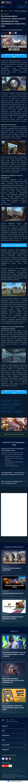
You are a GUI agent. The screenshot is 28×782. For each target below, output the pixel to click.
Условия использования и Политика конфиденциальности (10, 775)
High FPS (4, 407)
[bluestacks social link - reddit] (6, 758)
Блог (6, 11)
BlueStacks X (18, 411)
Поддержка (5, 749)
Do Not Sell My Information (9, 777)
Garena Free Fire (6, 404)
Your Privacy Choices (15, 781)
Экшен (16, 400)
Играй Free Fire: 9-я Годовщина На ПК (14, 245)
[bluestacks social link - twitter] (13, 758)
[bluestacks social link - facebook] (10, 758)
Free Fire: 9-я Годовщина (21, 11)
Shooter (11, 407)
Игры (11, 11)
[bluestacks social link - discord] (3, 758)
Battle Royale (16, 404)
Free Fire (24, 60)
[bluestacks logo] (6, 2)
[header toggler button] (26, 2)
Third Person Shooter (7, 411)
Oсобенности (5, 735)
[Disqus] (14, 514)
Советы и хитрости (6, 400)
